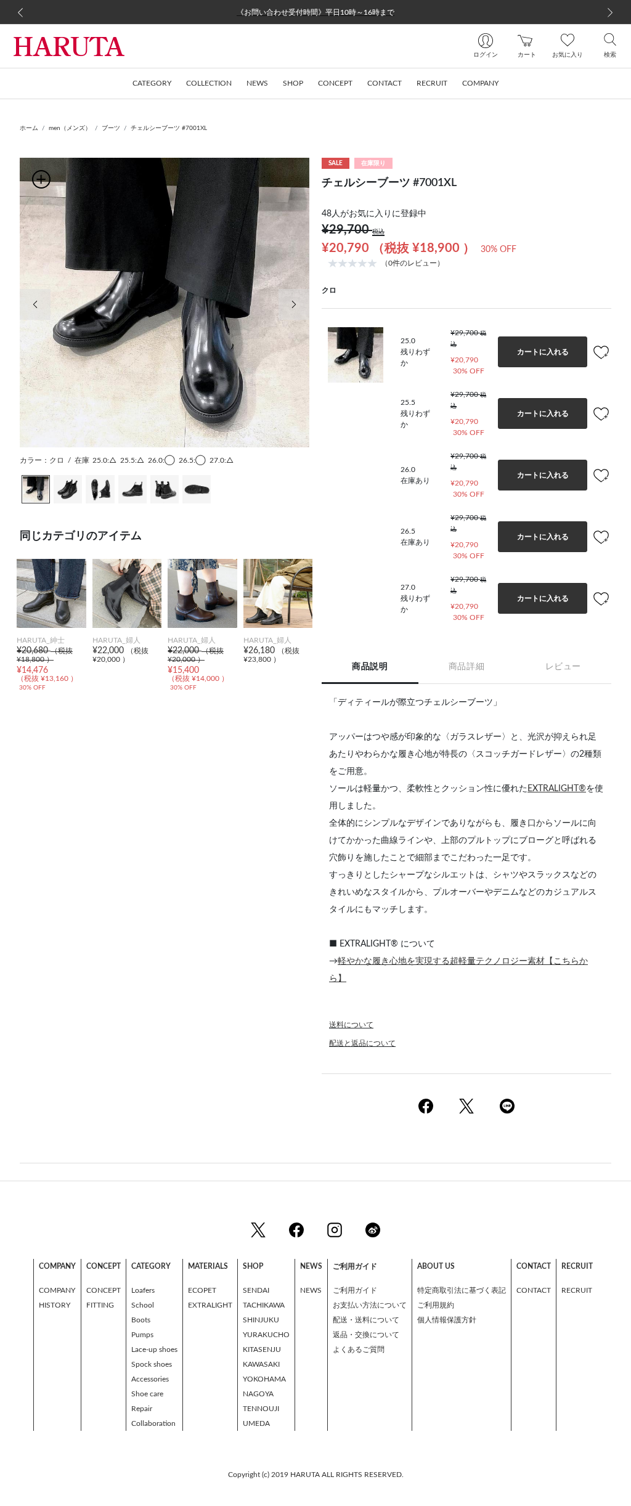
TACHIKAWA (264, 1305)
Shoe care (147, 1394)
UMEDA (256, 1423)
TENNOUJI (261, 1408)
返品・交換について (366, 1334)
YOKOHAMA (264, 1379)
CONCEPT (103, 1290)
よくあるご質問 (359, 1349)
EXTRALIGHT (210, 1305)
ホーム (29, 128)
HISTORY (54, 1305)
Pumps (142, 1334)
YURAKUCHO (266, 1334)
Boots (140, 1320)
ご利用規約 (435, 1305)
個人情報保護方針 (446, 1320)
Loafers (143, 1290)
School (142, 1305)
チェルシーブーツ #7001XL (169, 128)
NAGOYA (258, 1394)
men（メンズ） (70, 128)
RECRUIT (576, 1290)
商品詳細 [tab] (466, 666)
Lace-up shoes (154, 1349)
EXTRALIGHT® (556, 788)
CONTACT (533, 1290)
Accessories (150, 1379)
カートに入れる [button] (543, 352)
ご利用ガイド (355, 1290)
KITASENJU (262, 1349)
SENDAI (256, 1290)
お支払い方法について (370, 1305)
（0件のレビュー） (412, 263)
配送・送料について (366, 1320)
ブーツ (111, 128)
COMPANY (57, 1290)
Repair (141, 1408)
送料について (351, 1024)
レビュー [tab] (563, 666)
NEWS (311, 1290)
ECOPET (202, 1290)
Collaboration (153, 1423)
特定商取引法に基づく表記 (461, 1290)
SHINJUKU (261, 1320)
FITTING (100, 1305)
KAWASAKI (261, 1364)
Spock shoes (151, 1364)
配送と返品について (362, 1043)
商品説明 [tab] (370, 666)
